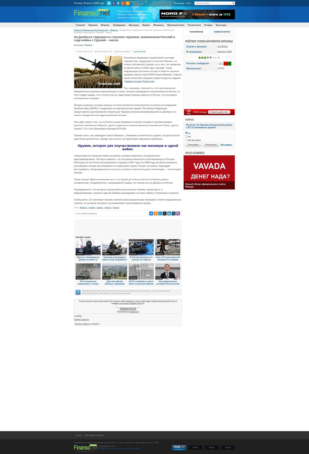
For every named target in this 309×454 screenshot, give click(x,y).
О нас (79, 435)
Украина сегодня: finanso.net (112, 448)
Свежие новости (81, 319)
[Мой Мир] (160, 213)
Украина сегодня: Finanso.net (139, 81)
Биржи (146, 25)
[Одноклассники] (156, 213)
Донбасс (83, 208)
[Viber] (178, 213)
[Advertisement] (128, 227)
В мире (208, 25)
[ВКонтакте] (118, 3)
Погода (78, 324)
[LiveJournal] (174, 213)
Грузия (116, 208)
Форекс (105, 25)
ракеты (100, 208)
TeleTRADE (222, 46)
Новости (86, 324)
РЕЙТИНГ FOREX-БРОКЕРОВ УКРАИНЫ (209, 41)
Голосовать (193, 145)
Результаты (211, 145)
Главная (80, 25)
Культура (221, 25)
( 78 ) (220, 63)
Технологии (194, 25)
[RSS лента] (128, 3)
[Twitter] (109, 3)
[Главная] (92, 18)
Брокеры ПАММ (224, 52)
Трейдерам (119, 25)
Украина (93, 25)
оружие (92, 208)
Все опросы (226, 145)
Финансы (158, 25)
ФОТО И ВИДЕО (195, 152)
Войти (188, 3)
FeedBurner (134, 312)
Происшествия (175, 25)
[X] (165, 213)
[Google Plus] (123, 3)
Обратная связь (132, 448)
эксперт (108, 208)
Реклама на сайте (94, 435)
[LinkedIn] (169, 213)
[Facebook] (114, 3)
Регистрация (179, 3)
